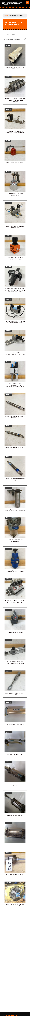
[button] (27, 2)
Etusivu (6, 15)
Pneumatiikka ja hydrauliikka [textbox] (14, 39)
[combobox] (15, 39)
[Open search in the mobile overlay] (15, 34)
